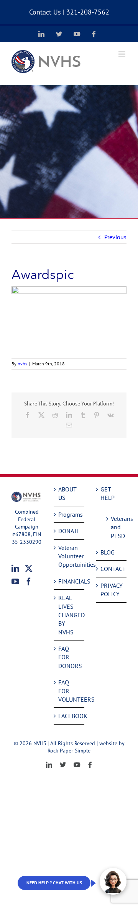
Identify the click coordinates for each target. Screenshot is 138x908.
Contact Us (45, 12)
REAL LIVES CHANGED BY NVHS (69, 615)
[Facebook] (29, 581)
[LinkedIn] (15, 568)
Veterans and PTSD (115, 527)
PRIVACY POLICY (111, 590)
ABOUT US (67, 493)
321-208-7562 (87, 12)
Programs (69, 514)
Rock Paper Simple (69, 750)
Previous (115, 237)
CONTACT (111, 568)
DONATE (69, 531)
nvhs (22, 363)
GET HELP (107, 493)
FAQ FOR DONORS (69, 657)
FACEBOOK (69, 716)
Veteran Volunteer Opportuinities (69, 556)
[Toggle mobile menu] (122, 54)
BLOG (107, 552)
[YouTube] (15, 581)
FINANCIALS (69, 581)
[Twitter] (29, 568)
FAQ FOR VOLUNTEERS (69, 690)
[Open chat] (113, 881)
